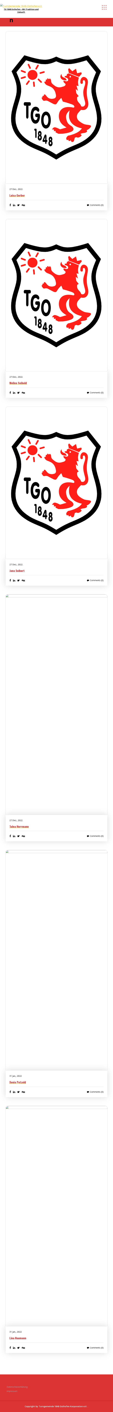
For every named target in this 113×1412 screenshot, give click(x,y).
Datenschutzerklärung (17, 1386)
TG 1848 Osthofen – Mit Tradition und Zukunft (21, 10)
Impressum (12, 1391)
